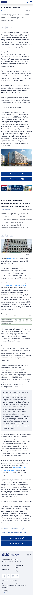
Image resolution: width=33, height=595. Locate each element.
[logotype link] (5, 2)
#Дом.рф (23, 529)
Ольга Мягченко (5, 209)
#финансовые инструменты (17, 532)
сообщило (11, 259)
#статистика (15, 529)
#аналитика (5, 529)
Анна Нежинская (5, 10)
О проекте (5, 569)
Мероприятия (20, 571)
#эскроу (3, 532)
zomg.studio (5, 592)
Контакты (5, 565)
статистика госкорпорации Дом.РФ (13, 285)
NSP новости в (15, 174)
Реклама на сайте (19, 566)
